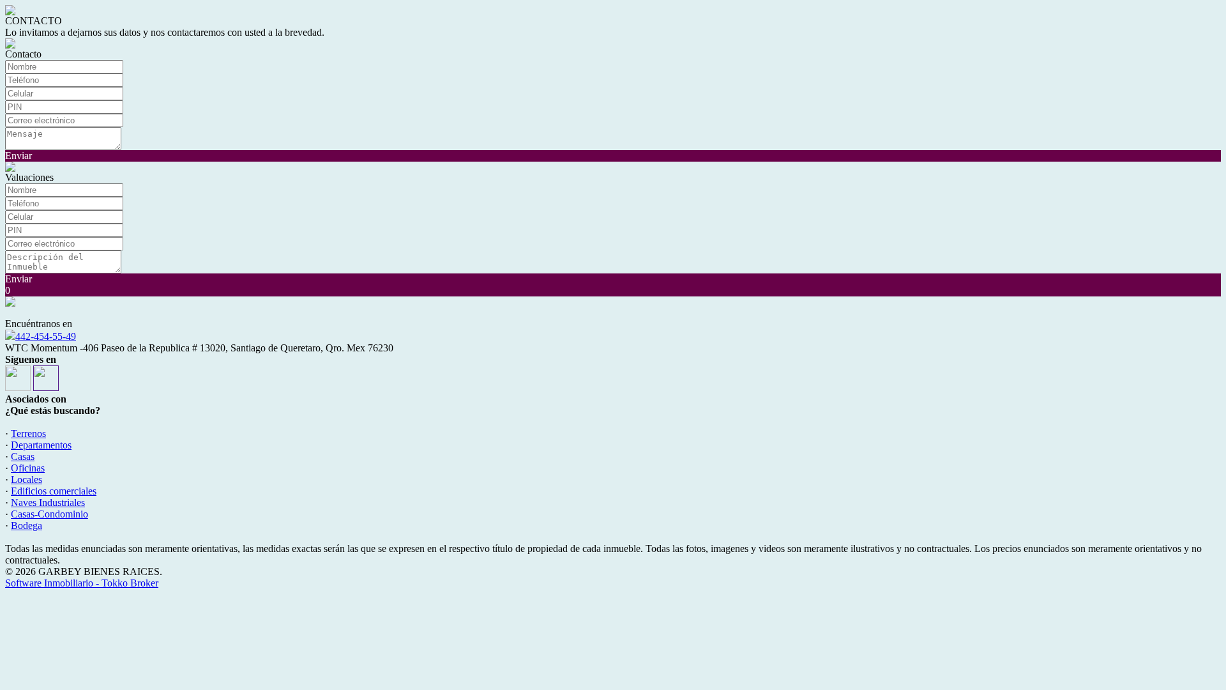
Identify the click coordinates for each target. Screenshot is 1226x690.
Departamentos (41, 445)
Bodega (26, 525)
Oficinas (28, 468)
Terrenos (28, 433)
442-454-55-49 (45, 336)
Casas (22, 456)
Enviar (18, 155)
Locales (26, 479)
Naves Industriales (48, 502)
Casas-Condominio (49, 514)
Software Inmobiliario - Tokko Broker (81, 583)
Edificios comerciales (53, 491)
